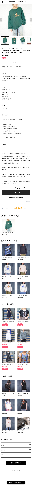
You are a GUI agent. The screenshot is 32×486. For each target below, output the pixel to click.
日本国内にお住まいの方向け (16, 197)
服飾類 (3, 450)
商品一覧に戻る (16, 463)
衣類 (2, 445)
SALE (2, 455)
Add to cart (16, 193)
